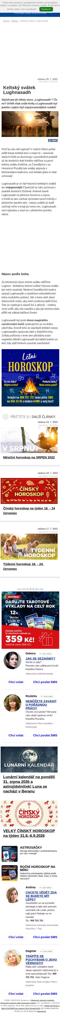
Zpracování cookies (28, 1003)
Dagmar (39, 951)
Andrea (38, 887)
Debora (38, 653)
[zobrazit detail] (12, 668)
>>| (41, 589)
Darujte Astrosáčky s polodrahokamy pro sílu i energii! (38, 852)
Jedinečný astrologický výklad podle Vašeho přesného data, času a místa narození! (38, 876)
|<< (19, 589)
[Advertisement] (30, 47)
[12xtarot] (30, 620)
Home (6, 21)
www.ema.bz (41, 1011)
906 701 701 (36, 920)
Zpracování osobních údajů (10, 1003)
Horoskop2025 (34, 1008)
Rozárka (39, 696)
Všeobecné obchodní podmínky (42, 1000)
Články (14, 21)
